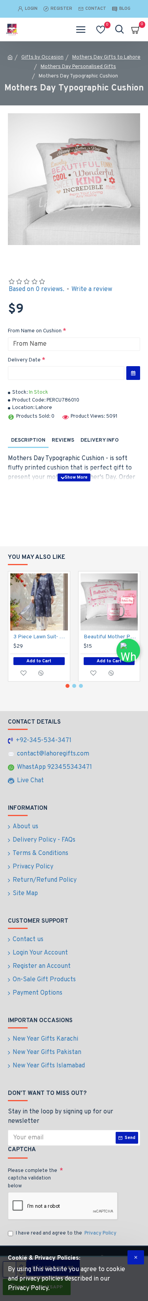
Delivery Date (24, 360)
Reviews (63, 440)
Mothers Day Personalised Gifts (78, 67)
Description (28, 440)
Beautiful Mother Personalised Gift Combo (111, 637)
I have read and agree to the (66, 1233)
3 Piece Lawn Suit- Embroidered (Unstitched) (40, 637)
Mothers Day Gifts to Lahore (106, 57)
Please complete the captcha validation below (32, 1178)
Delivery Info (100, 440)
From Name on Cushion (35, 331)
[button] (67, 686)
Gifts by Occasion (42, 57)
